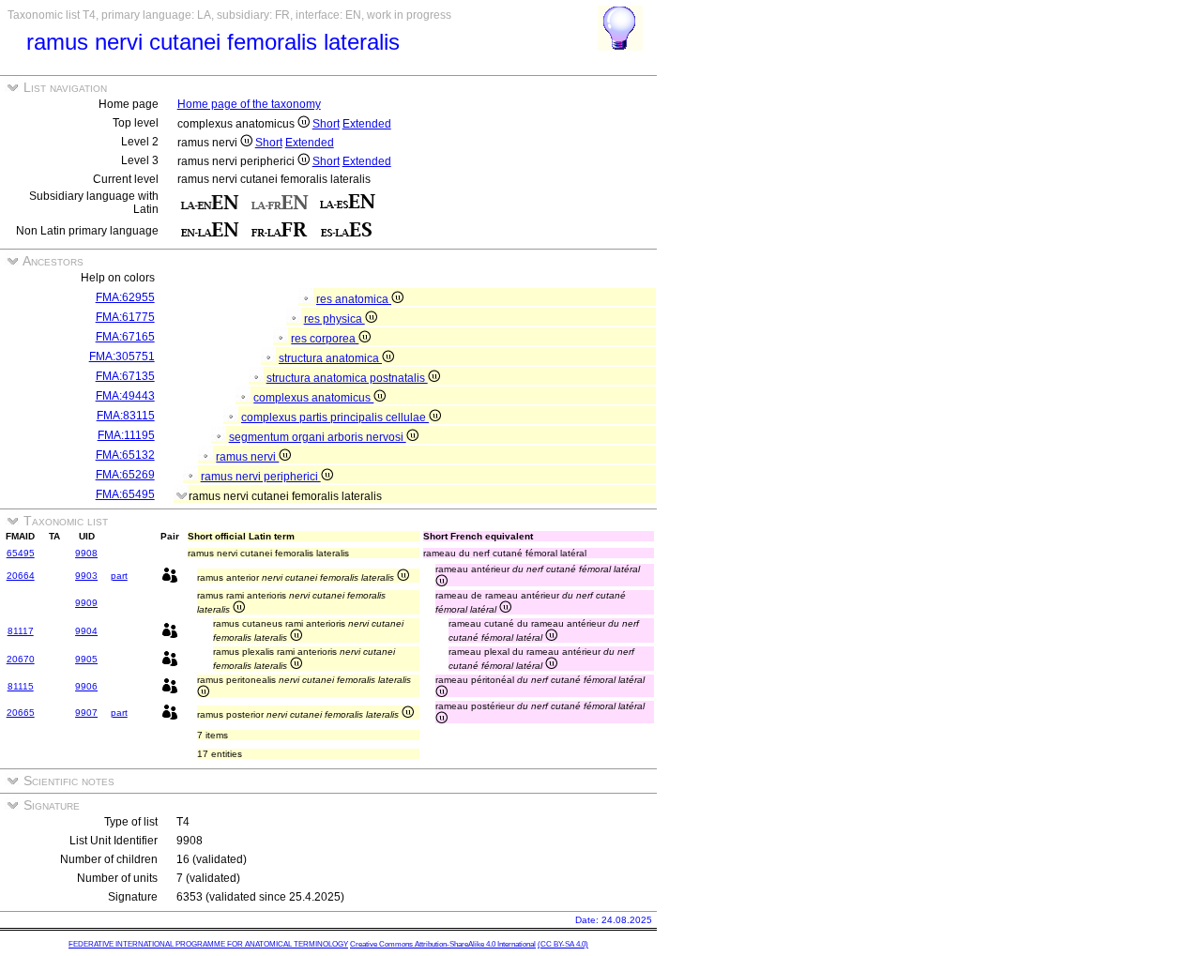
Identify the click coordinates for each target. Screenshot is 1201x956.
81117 (21, 631)
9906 (86, 686)
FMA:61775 (125, 317)
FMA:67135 (125, 376)
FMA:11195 (126, 435)
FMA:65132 (125, 455)
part (119, 575)
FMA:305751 (122, 356)
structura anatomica (330, 358)
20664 (21, 575)
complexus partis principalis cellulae (335, 417)
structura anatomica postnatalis (347, 378)
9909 (86, 603)
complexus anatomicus (313, 397)
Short (326, 123)
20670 (21, 659)
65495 (21, 553)
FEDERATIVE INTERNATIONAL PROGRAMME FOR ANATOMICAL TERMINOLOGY (208, 944)
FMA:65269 (125, 474)
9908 (86, 553)
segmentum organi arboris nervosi (317, 437)
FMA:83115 (126, 415)
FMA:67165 (125, 336)
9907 (86, 712)
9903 (86, 575)
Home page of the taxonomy (249, 104)
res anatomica (353, 299)
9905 (86, 659)
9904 (86, 631)
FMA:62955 (125, 297)
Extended (366, 123)
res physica (334, 319)
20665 (21, 712)
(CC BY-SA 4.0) (563, 944)
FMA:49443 (125, 395)
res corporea (324, 338)
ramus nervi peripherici (261, 476)
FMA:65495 (125, 494)
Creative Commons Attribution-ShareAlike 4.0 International (443, 944)
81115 (21, 686)
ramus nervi (247, 456)
